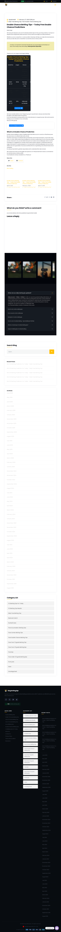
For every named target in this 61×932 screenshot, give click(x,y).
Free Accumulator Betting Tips (17, 628)
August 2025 (10, 436)
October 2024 (11, 480)
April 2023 (10, 557)
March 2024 (10, 510)
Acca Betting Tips (9, 724)
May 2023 (9, 553)
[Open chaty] (57, 928)
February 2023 (11, 566)
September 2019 (11, 584)
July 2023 (9, 545)
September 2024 (12, 484)
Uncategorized (12, 671)
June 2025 (10, 445)
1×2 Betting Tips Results (15, 608)
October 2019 (11, 579)
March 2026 (10, 406)
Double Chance (14, 269)
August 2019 (10, 588)
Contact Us (8, 734)
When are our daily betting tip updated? (19, 293)
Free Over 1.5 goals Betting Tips (17, 642)
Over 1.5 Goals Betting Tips (11, 722)
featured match (13, 618)
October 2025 (11, 428)
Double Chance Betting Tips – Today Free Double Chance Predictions (13, 182)
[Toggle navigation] (55, 4)
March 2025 (10, 458)
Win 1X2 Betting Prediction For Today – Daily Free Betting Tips (24, 364)
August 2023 (10, 540)
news (9, 666)
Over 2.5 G (44, 269)
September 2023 (12, 536)
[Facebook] (6, 699)
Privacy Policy (8, 736)
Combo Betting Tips (10, 714)
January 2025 (11, 467)
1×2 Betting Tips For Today (15, 603)
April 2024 (10, 506)
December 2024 (11, 471)
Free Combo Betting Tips (15, 632)
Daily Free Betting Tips (14, 21)
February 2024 (11, 514)
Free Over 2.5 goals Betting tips (17, 647)
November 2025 (11, 423)
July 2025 (9, 441)
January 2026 (11, 415)
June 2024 (10, 497)
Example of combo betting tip (15, 317)
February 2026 (11, 410)
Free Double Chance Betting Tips (31, 21)
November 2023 (11, 527)
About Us (7, 731)
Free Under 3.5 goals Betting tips (17, 657)
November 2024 (11, 475)
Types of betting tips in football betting (17, 329)
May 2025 (9, 449)
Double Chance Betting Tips (12, 726)
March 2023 (10, 562)
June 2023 (10, 549)
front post (11, 662)
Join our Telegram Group (15, 125)
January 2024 (11, 519)
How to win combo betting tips (15, 309)
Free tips (10, 652)
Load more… (18, 108)
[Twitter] (13, 699)
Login (46, 1)
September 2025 (12, 432)
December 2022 (11, 575)
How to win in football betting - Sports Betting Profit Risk (21, 321)
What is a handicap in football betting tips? (18, 325)
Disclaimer (8, 741)
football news (12, 623)
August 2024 (10, 488)
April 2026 (10, 402)
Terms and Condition (10, 738)
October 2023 (11, 532)
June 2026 (10, 393)
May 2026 (9, 397)
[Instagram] (9, 699)
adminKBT (13, 19)
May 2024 (9, 501)
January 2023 (11, 571)
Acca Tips (29, 269)
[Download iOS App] (16, 699)
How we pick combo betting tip (15, 313)
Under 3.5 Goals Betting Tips (12, 717)
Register (54, 1)
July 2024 (9, 493)
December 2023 (11, 523)
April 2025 (10, 454)
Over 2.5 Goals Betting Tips (11, 719)
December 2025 (11, 419)
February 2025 (11, 462)
